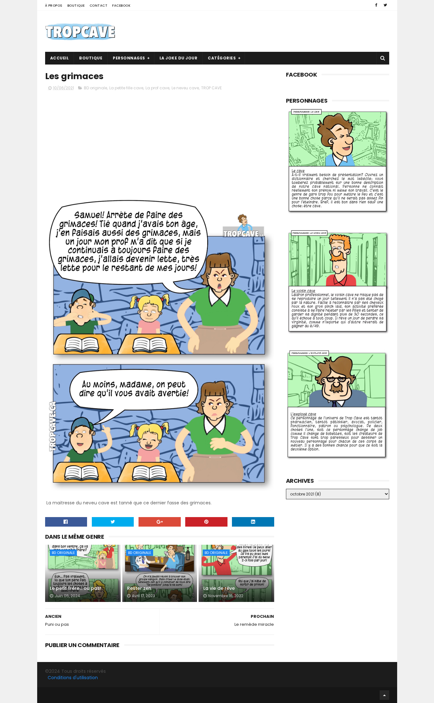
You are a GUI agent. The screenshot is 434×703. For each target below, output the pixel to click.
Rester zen (139, 588)
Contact (99, 5)
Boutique (76, 5)
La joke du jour (178, 58)
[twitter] (385, 5)
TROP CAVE (211, 88)
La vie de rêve (219, 588)
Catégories (222, 58)
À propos (54, 5)
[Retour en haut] (384, 695)
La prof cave (157, 88)
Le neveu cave (185, 88)
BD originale (95, 88)
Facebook (121, 5)
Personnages (129, 58)
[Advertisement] (273, 31)
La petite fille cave (126, 88)
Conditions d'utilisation (73, 677)
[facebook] (376, 5)
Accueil (59, 58)
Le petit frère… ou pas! (75, 588)
